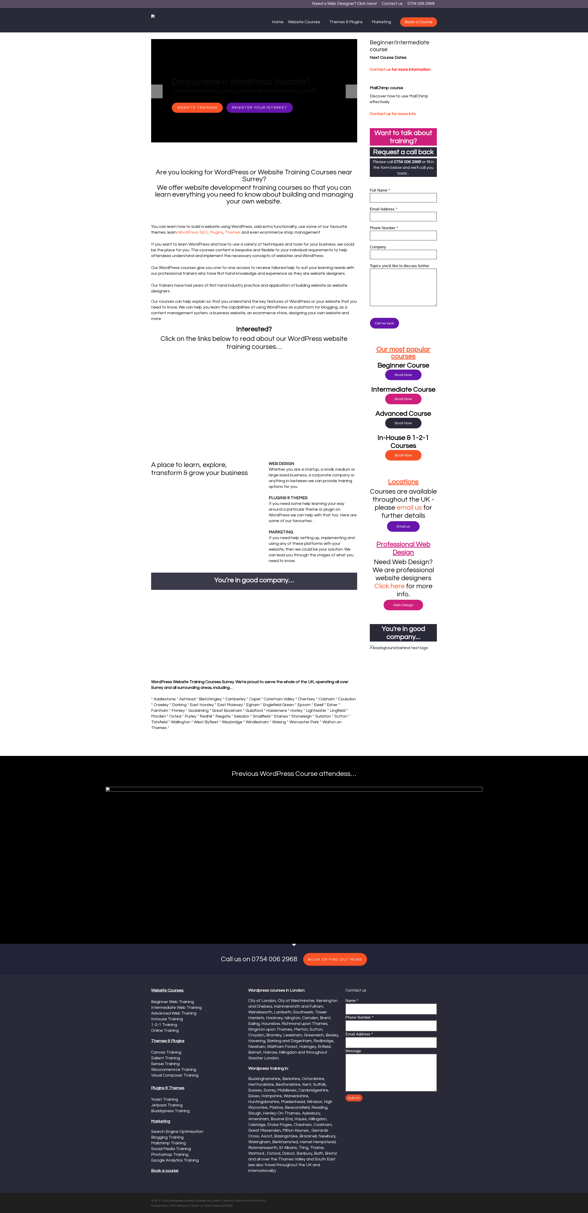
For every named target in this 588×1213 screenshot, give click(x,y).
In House (187, 115)
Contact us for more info (393, 114)
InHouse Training (167, 1019)
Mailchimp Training (168, 1143)
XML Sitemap (179, 1205)
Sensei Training (165, 1064)
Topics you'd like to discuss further (399, 266)
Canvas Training (166, 1052)
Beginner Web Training (172, 1002)
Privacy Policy (257, 1200)
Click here (390, 586)
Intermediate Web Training (176, 1007)
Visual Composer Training (174, 1075)
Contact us (380, 69)
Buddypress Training (170, 1111)
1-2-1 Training (228, 115)
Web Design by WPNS (219, 1205)
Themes (232, 232)
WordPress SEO (193, 232)
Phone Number (384, 228)
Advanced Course (403, 413)
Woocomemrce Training (173, 1069)
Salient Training (165, 1058)
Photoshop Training (169, 1154)
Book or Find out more (335, 959)
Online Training (165, 1030)
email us (409, 507)
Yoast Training (164, 1099)
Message (353, 1051)
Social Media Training (171, 1149)
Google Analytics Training (175, 1160)
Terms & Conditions (234, 1200)
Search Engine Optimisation (177, 1131)
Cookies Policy (160, 1205)
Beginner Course (403, 365)
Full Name (380, 190)
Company (378, 247)
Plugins (216, 232)
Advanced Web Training (173, 1013)
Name (351, 1000)
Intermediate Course (403, 389)
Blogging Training (167, 1137)
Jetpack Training (167, 1105)
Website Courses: (167, 990)
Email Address (383, 209)
